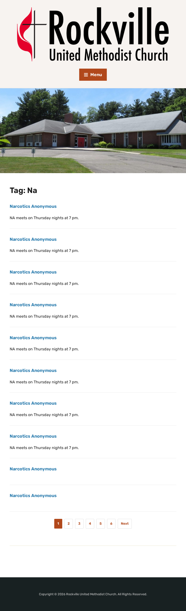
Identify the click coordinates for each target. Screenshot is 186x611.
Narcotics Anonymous (33, 206)
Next (125, 524)
